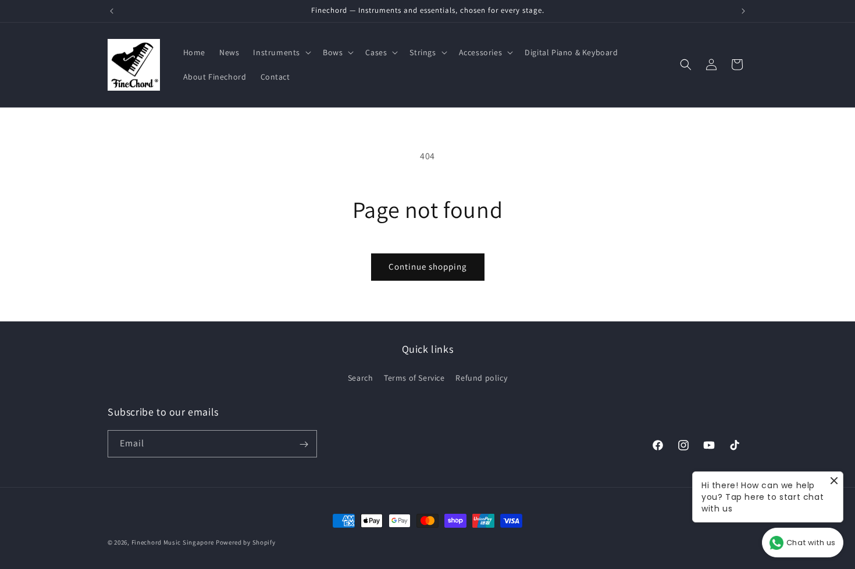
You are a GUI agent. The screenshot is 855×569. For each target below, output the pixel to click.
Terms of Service (414, 377)
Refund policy (481, 377)
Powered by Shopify (246, 542)
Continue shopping (428, 266)
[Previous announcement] (111, 11)
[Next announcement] (743, 11)
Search (360, 377)
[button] (281, 52)
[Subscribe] (303, 444)
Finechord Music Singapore (173, 542)
